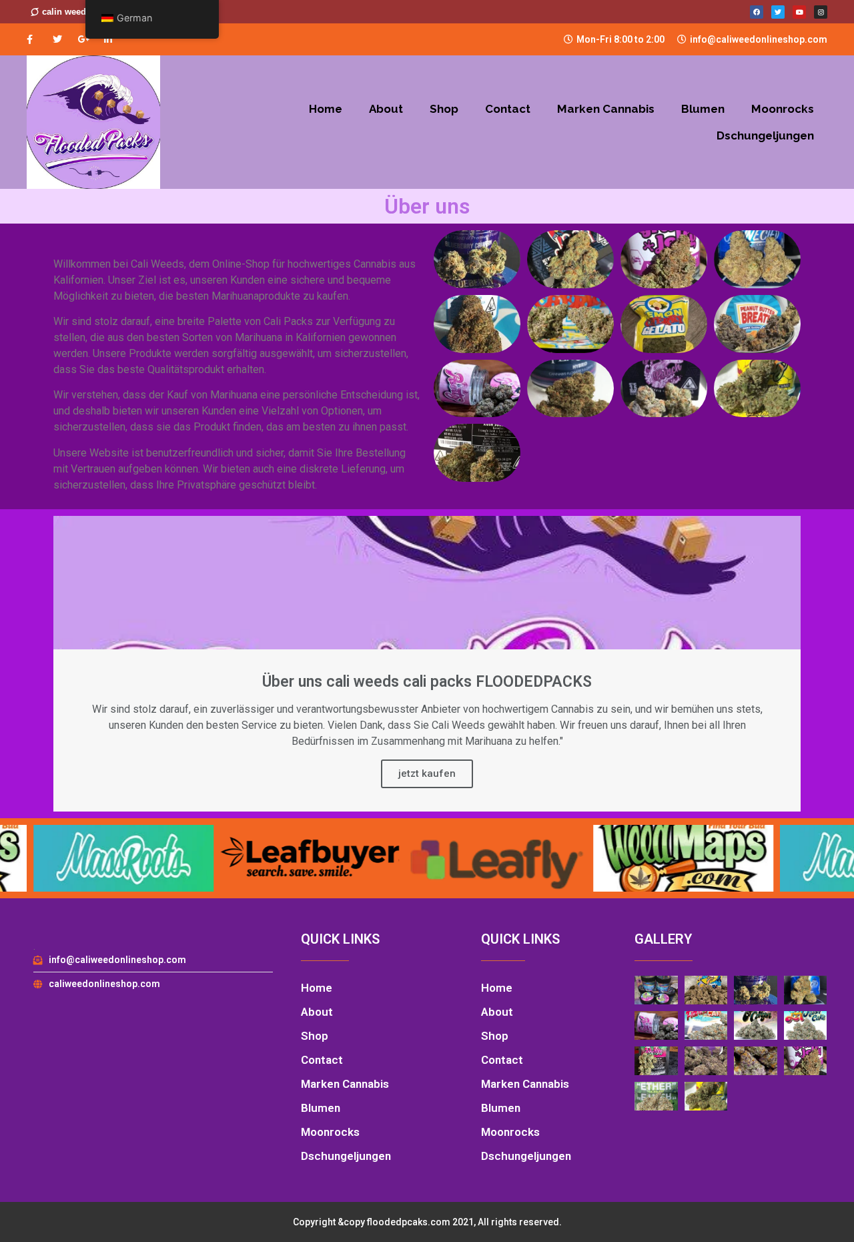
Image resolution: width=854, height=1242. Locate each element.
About (386, 108)
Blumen (703, 108)
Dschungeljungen (765, 135)
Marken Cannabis (606, 108)
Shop (444, 108)
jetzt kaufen (427, 773)
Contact (507, 108)
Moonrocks (782, 108)
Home (325, 108)
